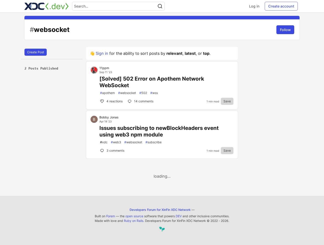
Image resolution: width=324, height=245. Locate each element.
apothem (107, 93)
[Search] (160, 6)
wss (154, 93)
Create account (281, 6)
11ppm (104, 68)
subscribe (153, 142)
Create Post (35, 52)
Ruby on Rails (133, 221)
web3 (116, 142)
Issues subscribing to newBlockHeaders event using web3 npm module (159, 131)
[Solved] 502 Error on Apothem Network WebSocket (151, 82)
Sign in (102, 53)
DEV (179, 216)
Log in (254, 6)
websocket (127, 93)
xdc (104, 142)
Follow (285, 30)
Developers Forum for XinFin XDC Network (160, 210)
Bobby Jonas (109, 117)
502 (143, 93)
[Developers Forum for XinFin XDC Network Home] (46, 6)
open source (134, 216)
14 (143, 101)
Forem (110, 216)
